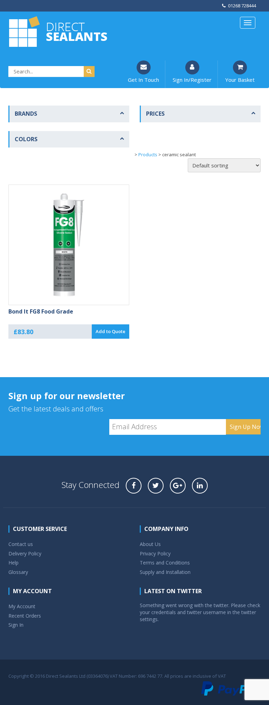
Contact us (20, 544)
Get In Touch (143, 79)
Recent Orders (24, 615)
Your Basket (240, 79)
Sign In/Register (192, 79)
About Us (150, 544)
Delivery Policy (24, 553)
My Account (21, 606)
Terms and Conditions (165, 562)
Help (13, 562)
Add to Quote (110, 331)
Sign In (15, 624)
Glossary (18, 572)
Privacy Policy (155, 553)
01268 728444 (242, 5)
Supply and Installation (165, 572)
